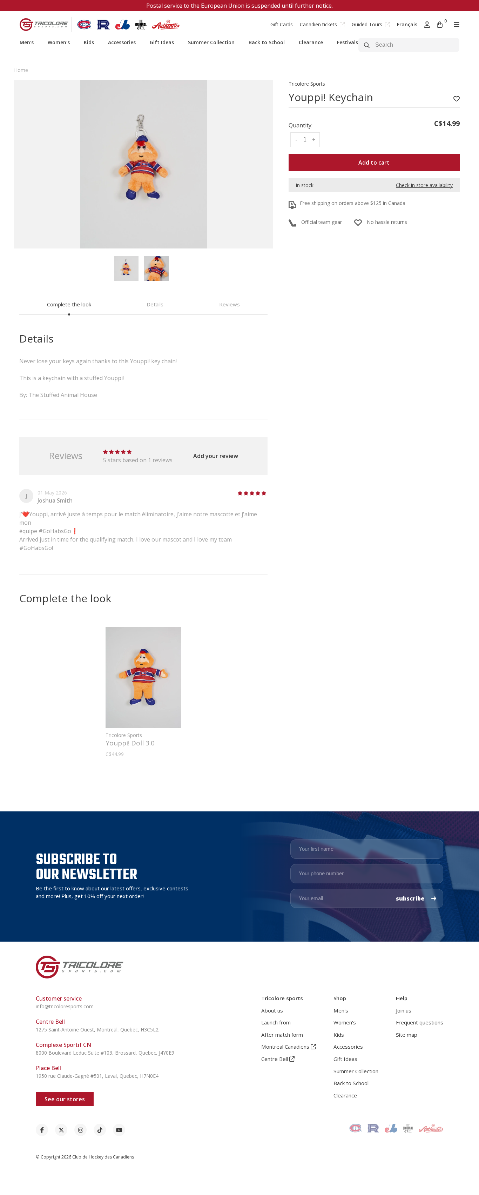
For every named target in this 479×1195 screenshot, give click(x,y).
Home (21, 70)
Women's (59, 42)
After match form (282, 1034)
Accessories (122, 42)
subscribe (411, 898)
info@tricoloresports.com (65, 1006)
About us (272, 1010)
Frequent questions (419, 1022)
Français (407, 24)
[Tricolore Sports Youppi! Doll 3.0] (143, 677)
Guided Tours (368, 24)
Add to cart (374, 162)
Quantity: (300, 125)
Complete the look (69, 304)
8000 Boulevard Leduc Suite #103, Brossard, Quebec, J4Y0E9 (105, 1052)
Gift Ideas (162, 42)
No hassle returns (387, 222)
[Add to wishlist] (456, 99)
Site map (406, 1034)
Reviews (229, 304)
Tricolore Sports (307, 83)
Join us (403, 1010)
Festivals (347, 42)
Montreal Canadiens (286, 1046)
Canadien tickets (319, 24)
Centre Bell (275, 1058)
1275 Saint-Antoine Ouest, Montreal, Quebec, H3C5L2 (97, 1029)
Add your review (215, 456)
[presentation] (126, 268)
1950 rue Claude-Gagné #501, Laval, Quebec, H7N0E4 (97, 1076)
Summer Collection (211, 42)
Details (155, 304)
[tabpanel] (143, 164)
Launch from (276, 1022)
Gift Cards (281, 24)
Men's (27, 42)
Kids (89, 42)
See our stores (65, 1099)
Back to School (267, 42)
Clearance (311, 42)
